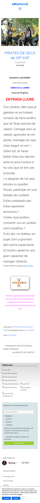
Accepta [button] (6, 498)
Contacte (6, 485)
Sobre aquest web (8, 476)
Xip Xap (29, 266)
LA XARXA (30, 330)
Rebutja (16, 498)
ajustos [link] (19, 494)
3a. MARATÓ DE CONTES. (23, 352)
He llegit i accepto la (16, 438)
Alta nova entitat (8, 481)
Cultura (20, 65)
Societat (8, 425)
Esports (8, 422)
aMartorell (20, 4)
